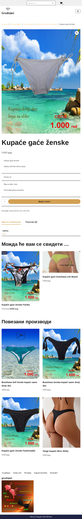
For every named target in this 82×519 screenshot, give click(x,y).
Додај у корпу (44, 201)
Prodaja (27, 473)
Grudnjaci (6, 473)
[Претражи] (53, 3)
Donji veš (17, 473)
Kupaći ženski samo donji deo (46, 24)
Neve (32, 517)
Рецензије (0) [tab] (31, 222)
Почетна (4, 24)
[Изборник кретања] (77, 11)
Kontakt (54, 473)
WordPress (47, 517)
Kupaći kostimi (40, 473)
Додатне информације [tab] (11, 222)
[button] (77, 33)
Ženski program (15, 24)
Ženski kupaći (28, 24)
